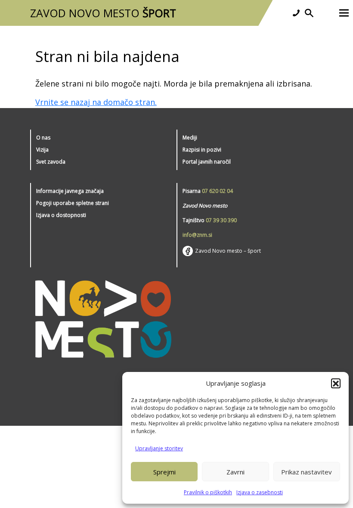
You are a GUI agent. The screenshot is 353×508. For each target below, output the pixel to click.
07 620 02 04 (217, 191)
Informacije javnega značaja (70, 191)
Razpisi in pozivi (202, 149)
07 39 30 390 (221, 220)
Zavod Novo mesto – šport (228, 250)
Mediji (190, 137)
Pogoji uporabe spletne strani (72, 203)
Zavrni (235, 472)
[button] (335, 383)
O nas (43, 137)
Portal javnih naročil (207, 161)
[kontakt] (296, 13)
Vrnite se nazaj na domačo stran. (96, 102)
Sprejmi (164, 472)
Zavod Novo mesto (103, 13)
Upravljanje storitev (159, 448)
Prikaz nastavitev (306, 472)
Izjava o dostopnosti (61, 215)
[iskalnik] (309, 13)
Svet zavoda (50, 161)
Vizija (42, 149)
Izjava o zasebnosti (259, 492)
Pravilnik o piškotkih (208, 492)
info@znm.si (197, 235)
